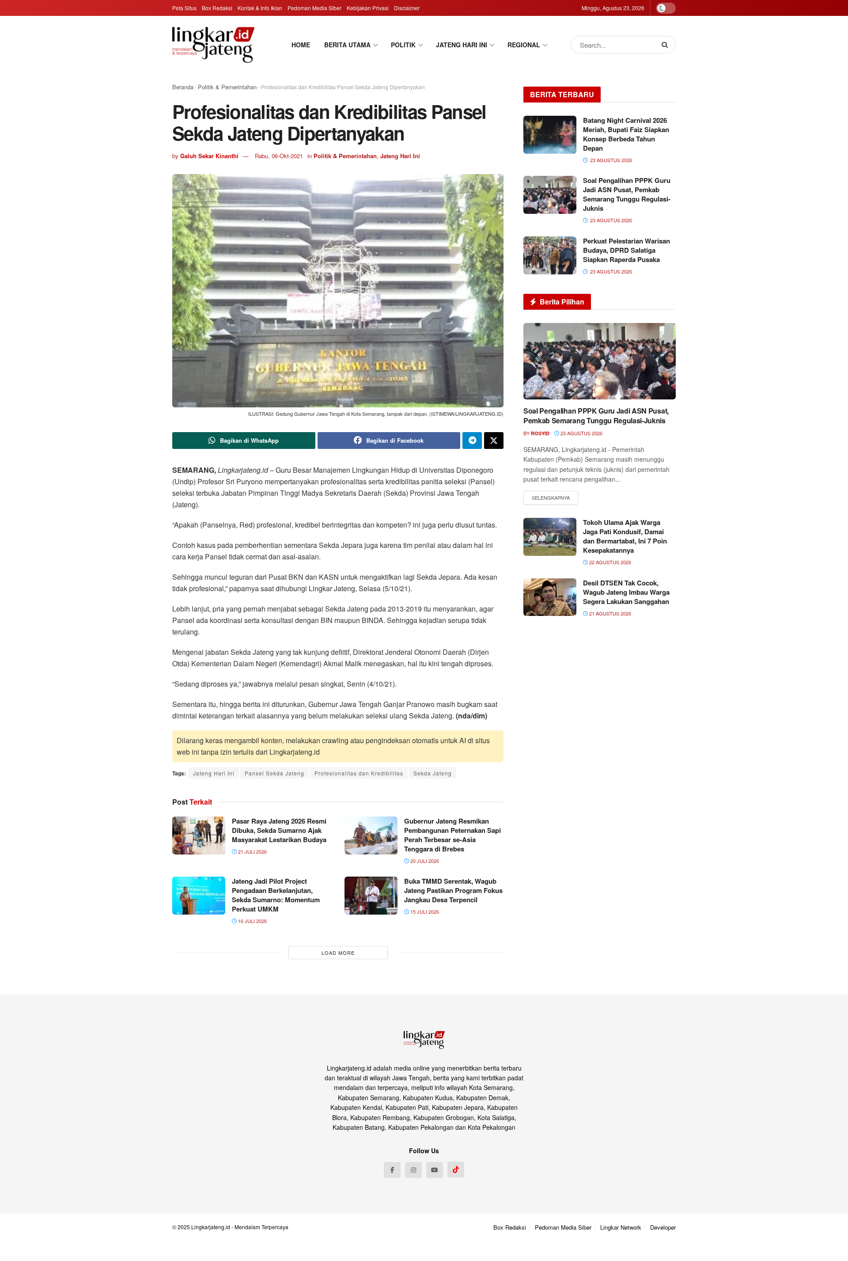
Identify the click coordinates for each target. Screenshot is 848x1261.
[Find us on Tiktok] (455, 1169)
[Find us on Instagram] (413, 1170)
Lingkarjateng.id (210, 1227)
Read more (550, 498)
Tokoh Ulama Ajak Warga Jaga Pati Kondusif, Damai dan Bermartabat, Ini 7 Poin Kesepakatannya (625, 536)
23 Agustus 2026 (580, 433)
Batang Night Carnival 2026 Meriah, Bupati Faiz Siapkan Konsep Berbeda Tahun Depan (626, 134)
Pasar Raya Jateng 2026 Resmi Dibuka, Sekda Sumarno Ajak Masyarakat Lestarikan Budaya (279, 830)
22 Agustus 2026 (609, 562)
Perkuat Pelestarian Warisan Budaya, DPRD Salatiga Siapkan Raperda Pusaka (626, 250)
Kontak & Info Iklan (260, 7)
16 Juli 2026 (252, 920)
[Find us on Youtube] (434, 1170)
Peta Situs (184, 7)
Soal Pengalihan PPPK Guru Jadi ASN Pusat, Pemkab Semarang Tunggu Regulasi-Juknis (626, 194)
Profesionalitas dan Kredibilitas (358, 773)
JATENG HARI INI (461, 44)
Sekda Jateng (432, 773)
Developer (663, 1227)
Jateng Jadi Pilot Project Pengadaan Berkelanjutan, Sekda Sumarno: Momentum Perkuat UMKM (276, 895)
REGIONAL (523, 44)
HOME (301, 44)
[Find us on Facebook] (392, 1170)
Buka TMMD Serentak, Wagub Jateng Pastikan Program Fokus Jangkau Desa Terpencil (453, 890)
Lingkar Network (620, 1227)
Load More (338, 952)
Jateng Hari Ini (400, 156)
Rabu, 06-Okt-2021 (279, 156)
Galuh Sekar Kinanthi (209, 156)
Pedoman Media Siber (314, 7)
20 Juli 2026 (424, 860)
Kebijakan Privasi (368, 7)
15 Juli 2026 (424, 911)
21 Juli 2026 (252, 851)
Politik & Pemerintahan (227, 87)
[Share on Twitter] (494, 440)
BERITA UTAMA (347, 44)
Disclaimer (407, 7)
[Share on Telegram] (472, 440)
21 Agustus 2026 (609, 613)
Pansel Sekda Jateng (274, 773)
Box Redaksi (217, 7)
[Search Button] (666, 44)
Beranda (182, 87)
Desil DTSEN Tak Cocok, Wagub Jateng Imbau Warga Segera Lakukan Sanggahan (626, 592)
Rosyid (540, 433)
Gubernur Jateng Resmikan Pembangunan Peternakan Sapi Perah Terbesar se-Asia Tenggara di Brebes (452, 835)
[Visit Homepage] (213, 44)
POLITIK (403, 44)
